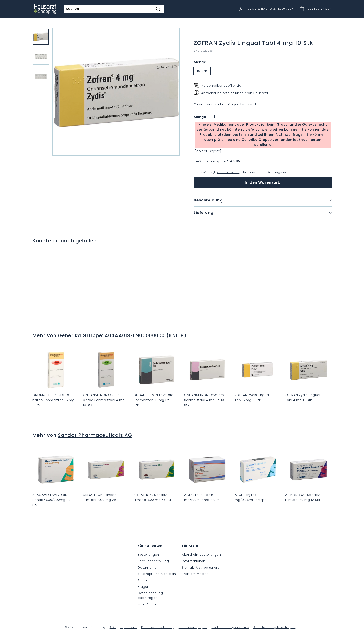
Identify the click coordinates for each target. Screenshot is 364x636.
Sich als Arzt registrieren (202, 567)
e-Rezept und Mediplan (157, 574)
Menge (200, 62)
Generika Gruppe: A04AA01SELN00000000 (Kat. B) (122, 335)
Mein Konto (147, 604)
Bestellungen (148, 555)
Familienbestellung (153, 561)
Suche (143, 580)
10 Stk (202, 71)
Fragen (143, 587)
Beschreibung (208, 200)
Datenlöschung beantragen (150, 595)
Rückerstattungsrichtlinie (230, 627)
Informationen (193, 561)
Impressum (128, 627)
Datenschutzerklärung (157, 627)
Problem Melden (195, 574)
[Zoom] (116, 91)
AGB (113, 627)
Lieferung (204, 212)
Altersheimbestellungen (201, 555)
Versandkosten (228, 172)
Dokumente (147, 567)
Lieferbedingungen (193, 627)
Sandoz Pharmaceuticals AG (95, 435)
